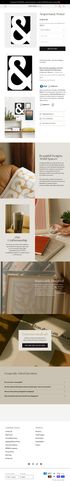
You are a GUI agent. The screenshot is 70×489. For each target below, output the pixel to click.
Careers (38, 445)
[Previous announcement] (4, 2)
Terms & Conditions (11, 445)
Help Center (9, 434)
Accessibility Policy (11, 438)
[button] (5, 6)
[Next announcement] (66, 2)
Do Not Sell (8, 458)
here (46, 100)
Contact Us (8, 431)
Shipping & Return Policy (12, 441)
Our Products (39, 438)
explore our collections (35, 345)
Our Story (38, 431)
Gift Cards (8, 455)
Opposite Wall (61, 480)
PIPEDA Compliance (11, 448)
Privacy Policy (9, 451)
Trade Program (40, 434)
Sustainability (40, 441)
